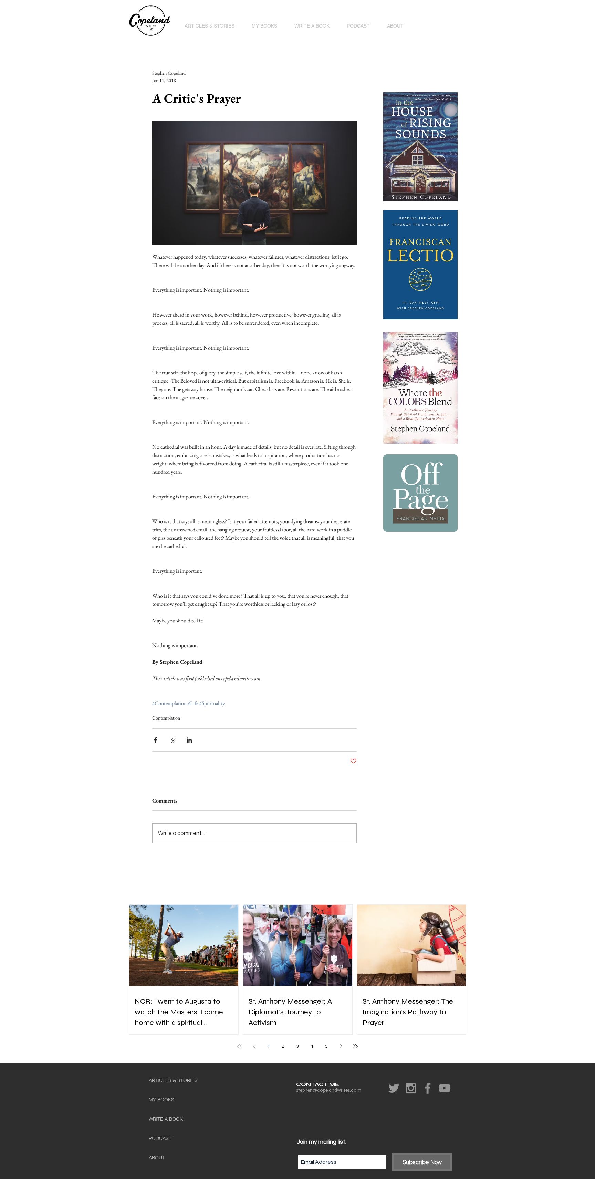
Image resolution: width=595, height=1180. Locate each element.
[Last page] (355, 1046)
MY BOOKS (161, 1100)
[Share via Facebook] (155, 740)
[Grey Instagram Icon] (411, 1088)
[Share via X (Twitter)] (172, 740)
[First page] (239, 1046)
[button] (264, 25)
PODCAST (160, 1138)
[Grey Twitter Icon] (394, 1088)
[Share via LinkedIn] (189, 740)
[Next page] (341, 1046)
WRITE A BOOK (166, 1119)
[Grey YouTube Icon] (444, 1088)
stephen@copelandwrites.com (328, 1090)
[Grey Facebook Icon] (427, 1088)
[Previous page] (254, 1046)
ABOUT (157, 1158)
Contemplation (166, 718)
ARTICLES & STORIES (173, 1080)
